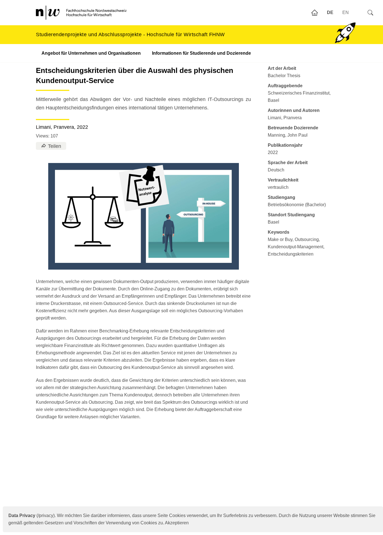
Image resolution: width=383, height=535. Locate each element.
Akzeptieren (177, 522)
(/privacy (30, 515)
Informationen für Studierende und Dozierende (201, 53)
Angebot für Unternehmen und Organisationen (91, 53)
